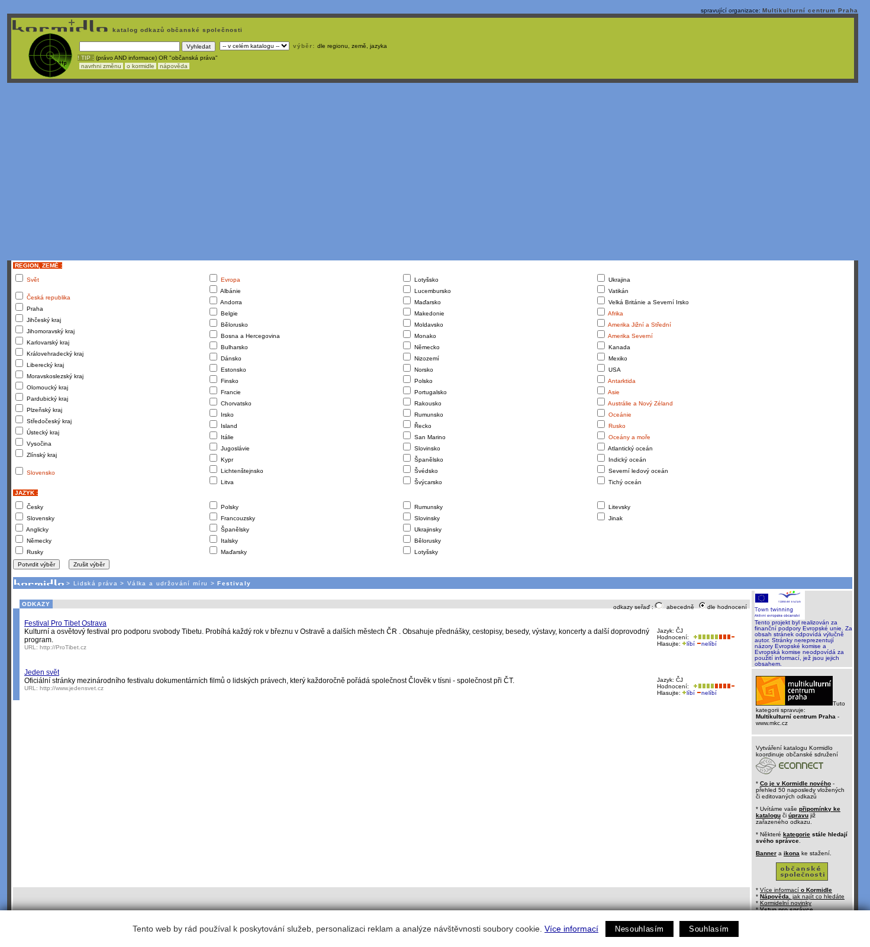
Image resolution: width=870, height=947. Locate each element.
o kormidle (140, 66)
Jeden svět (41, 672)
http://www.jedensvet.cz (72, 688)
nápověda (173, 66)
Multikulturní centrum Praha (810, 10)
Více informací (571, 928)
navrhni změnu (101, 66)
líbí (691, 643)
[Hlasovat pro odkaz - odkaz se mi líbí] (704, 637)
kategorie (796, 834)
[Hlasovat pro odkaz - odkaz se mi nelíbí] (726, 637)
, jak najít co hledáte (802, 896)
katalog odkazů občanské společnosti (176, 30)
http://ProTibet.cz (63, 647)
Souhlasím (709, 929)
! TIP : (86, 57)
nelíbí (709, 643)
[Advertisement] (433, 172)
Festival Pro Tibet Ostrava (65, 623)
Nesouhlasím (639, 929)
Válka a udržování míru (167, 583)
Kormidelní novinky (785, 903)
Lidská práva (95, 583)
